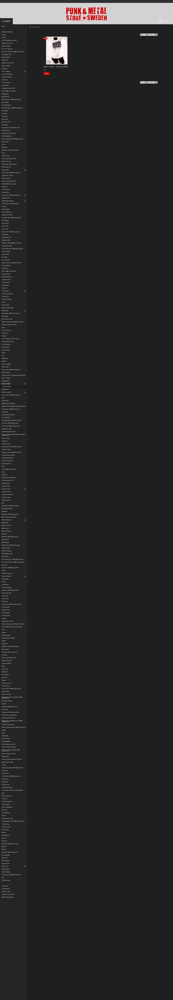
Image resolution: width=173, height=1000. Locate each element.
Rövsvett (5, 672)
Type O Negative (7, 807)
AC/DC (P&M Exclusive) (9, 40)
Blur (3, 153)
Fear (3, 327)
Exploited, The (7, 319)
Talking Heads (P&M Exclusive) (12, 768)
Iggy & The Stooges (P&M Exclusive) (14, 406)
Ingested (5, 412)
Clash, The (5, 192)
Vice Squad (5, 835)
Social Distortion (8, 724)
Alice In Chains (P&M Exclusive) (13, 51)
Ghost (4, 353)
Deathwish (5, 254)
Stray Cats (5, 756)
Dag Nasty (5, 234)
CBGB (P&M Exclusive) (9, 184)
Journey (4, 441)
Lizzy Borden (6, 500)
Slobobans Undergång (9, 715)
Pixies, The (6, 610)
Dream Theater (7, 299)
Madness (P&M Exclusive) (10, 514)
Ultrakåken (6, 813)
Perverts (5, 601)
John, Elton (6, 438)
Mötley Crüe (6, 548)
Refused (4, 655)
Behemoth (5, 125)
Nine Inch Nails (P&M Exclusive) (13, 562)
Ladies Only (7, 386)
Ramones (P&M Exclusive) (10, 646)
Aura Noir (5, 85)
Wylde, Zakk (6, 872)
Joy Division (6, 444)
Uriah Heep (6, 824)
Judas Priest (6, 449)
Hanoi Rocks (6, 384)
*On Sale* (5, 886)
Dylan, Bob (5, 305)
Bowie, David (6, 161)
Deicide (4, 257)
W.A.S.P (4, 846)
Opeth (4, 582)
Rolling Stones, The (9, 658)
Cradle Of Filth (7, 215)
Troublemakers (7, 801)
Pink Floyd (5, 607)
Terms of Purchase (8, 894)
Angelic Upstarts (8, 63)
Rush (3, 666)
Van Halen (5, 829)
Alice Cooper (6, 46)
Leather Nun (6, 489)
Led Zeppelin (6, 491)
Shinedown (5, 691)
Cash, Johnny (6, 178)
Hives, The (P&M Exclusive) (11, 395)
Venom (4, 832)
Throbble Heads (7, 787)
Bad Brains (6, 96)
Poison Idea (6, 612)
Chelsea (4, 187)
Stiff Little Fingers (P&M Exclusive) (11, 750)
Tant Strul (5, 773)
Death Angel (6, 251)
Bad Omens (5, 102)
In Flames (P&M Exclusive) (11, 409)
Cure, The (5, 229)
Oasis (4, 570)
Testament (5, 779)
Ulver (4, 815)
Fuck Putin (5, 347)
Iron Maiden (6, 417)
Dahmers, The (6, 237)
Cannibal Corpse (7, 175)
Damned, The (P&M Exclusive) (11, 243)
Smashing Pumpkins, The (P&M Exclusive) (12, 721)
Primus (4, 618)
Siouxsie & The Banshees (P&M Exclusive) (12, 698)
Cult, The (5, 226)
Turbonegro (6, 804)
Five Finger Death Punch (10, 339)
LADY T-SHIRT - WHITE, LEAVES (56, 67)
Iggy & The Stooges (8, 403)
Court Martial (7, 212)
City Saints (6, 189)
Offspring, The (7, 573)
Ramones (5, 643)
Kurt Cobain (6, 483)
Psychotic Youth (7, 621)
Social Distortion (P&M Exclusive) (14, 727)
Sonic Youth (6, 738)
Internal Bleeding (8, 414)
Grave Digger (6, 364)
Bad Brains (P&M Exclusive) (11, 99)
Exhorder (5, 316)
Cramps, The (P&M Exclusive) (11, 217)
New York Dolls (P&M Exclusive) (12, 559)
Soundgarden (6, 741)
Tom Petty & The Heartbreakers (12, 790)
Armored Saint (7, 77)
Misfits (4, 534)
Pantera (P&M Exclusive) (10, 590)
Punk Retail (6, 889)
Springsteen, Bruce (8, 744)
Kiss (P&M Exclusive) (9, 469)
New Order (5, 556)
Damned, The (6, 240)
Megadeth (5, 522)
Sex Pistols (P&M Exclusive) (11, 688)
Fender (4, 336)
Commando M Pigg (8, 201)
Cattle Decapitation (9, 181)
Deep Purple (6, 260)
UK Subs (4, 810)
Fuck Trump (6, 350)
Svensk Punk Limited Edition (12, 759)
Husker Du (5, 400)
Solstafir (5, 736)
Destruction (6, 274)
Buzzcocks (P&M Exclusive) (11, 172)
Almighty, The (6, 54)
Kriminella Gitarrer (9, 477)
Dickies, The (6, 279)
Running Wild (6, 663)
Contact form (6, 891)
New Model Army (7, 553)
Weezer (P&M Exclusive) (10, 852)
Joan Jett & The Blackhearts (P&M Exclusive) (13, 435)
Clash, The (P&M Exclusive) (11, 195)
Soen (3, 733)
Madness (4, 511)
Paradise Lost (6, 593)
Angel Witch (6, 66)
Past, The (5, 596)
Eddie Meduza (6, 520)
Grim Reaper (6, 372)
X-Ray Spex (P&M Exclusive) (11, 874)
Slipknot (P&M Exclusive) (10, 712)
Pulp (3, 629)
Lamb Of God (6, 486)
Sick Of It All (6, 694)
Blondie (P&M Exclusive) (10, 150)
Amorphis (5, 60)
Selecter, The (6, 683)
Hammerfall (6, 381)
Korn (3, 472)
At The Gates (6, 82)
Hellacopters (6, 392)
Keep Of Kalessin (7, 461)
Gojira (4, 361)
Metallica (5, 528)
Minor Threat (6, 531)
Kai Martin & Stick (8, 455)
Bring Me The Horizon (9, 164)
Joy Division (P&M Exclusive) (12, 446)
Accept (4, 35)
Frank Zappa (6, 880)
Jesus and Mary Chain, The (11, 426)
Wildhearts (6, 860)
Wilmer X (5, 866)
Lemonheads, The (7, 494)
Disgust (4, 288)
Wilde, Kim (5, 863)
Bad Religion (6, 105)
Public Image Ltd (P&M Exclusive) (13, 624)
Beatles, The (6, 122)
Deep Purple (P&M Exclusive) (11, 263)
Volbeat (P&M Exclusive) (10, 844)
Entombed (5, 310)
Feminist (5, 333)
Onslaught (5, 579)
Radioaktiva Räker (8, 638)
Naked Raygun (6, 551)
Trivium (4, 798)
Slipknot (5, 709)
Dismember (5, 291)
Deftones (5, 268)
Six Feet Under (7, 701)
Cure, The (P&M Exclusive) (10, 232)
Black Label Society (9, 133)
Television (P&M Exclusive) (11, 776)
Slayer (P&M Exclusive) (10, 706)
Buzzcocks (5, 170)
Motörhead (5, 542)
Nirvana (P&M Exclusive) (10, 567)
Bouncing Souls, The (9, 158)
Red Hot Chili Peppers (9, 652)
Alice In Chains (7, 49)
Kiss (3, 466)
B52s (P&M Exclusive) (9, 91)
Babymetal (5, 94)
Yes (3, 877)
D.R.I (3, 302)
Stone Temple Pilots (9, 753)
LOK (3, 503)
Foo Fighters (6, 344)
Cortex (4, 206)
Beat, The (5, 119)
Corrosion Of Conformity (10, 203)
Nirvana (5, 565)
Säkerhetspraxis (8, 897)
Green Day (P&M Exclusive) (11, 369)
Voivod (4, 838)
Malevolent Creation (9, 517)
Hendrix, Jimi (7, 429)
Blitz (4, 144)
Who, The (5, 858)
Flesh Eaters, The (8, 341)
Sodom (4, 730)
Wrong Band (6, 869)
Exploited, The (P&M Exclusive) (12, 322)
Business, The (6, 167)
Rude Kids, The (7, 660)
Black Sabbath (7, 136)
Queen (4, 632)
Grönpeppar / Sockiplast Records (13, 375)
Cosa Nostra (6, 209)
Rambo (4, 641)
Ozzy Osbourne (7, 587)
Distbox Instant (7, 293)
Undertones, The (7, 818)
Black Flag (6, 130)
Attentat (5, 80)
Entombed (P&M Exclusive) (10, 313)
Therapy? (5, 782)
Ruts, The (5, 669)
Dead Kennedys (7, 246)
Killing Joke (6, 463)
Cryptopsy (5, 223)
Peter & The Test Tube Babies (12, 604)
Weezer (4, 849)
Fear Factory (6, 330)
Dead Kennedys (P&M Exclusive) (12, 248)
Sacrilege (5, 674)
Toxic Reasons (7, 796)
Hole (3, 398)
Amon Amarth (6, 57)
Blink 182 (5, 141)
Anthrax (4, 68)
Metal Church (6, 525)
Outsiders (5, 584)
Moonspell (5, 539)
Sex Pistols (6, 686)
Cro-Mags (5, 220)
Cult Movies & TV (7, 480)
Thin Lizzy (5, 784)
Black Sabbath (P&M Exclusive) (12, 139)
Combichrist (6, 198)
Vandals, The (6, 827)
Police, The (6, 615)
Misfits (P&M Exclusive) (10, 536)
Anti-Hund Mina (7, 74)
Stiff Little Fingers (9, 747)
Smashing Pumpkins (8, 718)
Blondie (4, 147)
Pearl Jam (5, 598)
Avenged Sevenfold (8, 88)
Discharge (5, 285)
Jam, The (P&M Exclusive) (10, 423)
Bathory (4, 113)
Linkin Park (6, 497)
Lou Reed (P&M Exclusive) (10, 506)
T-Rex (4, 765)
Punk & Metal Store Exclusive (12, 627)
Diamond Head (6, 277)
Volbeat (4, 841)
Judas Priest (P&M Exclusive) (12, 452)
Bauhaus (5, 116)
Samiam (4, 677)
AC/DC (4, 37)
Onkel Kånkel (6, 576)
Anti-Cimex (6, 71)
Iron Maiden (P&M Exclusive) (12, 420)
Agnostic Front (7, 43)
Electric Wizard (7, 308)
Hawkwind (5, 389)
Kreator (4, 475)
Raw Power (5, 649)
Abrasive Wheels (7, 32)
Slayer (4, 704)
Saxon (4, 680)
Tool (3, 793)
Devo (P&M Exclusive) (9, 271)
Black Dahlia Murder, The (11, 127)
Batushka (5, 111)
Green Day (5, 367)
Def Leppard (6, 265)
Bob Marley (5, 156)
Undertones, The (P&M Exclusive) (13, 821)
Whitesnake (6, 855)
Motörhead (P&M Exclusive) (11, 545)
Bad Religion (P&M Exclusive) (12, 108)
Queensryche (6, 635)
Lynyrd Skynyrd (7, 508)
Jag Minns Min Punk (8, 431)
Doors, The (5, 296)
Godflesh (5, 358)
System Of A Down (7, 762)
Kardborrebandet (8, 458)
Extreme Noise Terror (9, 324)
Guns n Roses (6, 378)
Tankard (5, 770)
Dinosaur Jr (6, 282)
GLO (3, 355)
